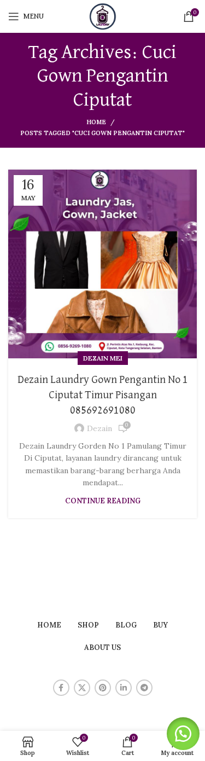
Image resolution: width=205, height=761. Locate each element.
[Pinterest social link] (103, 687)
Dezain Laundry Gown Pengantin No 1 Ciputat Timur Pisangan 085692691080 (102, 395)
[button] (183, 733)
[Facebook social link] (61, 687)
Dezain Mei (102, 358)
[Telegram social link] (144, 687)
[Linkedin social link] (123, 687)
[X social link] (82, 687)
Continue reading (102, 500)
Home (96, 122)
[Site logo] (102, 16)
